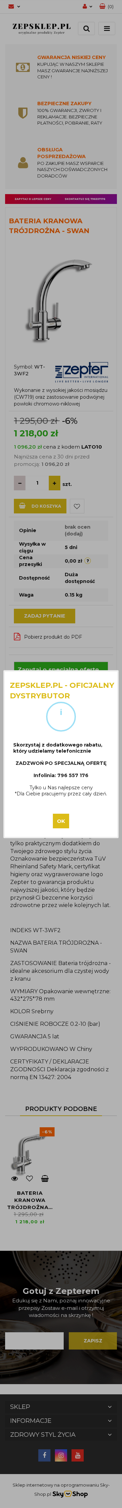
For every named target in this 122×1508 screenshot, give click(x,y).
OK (61, 821)
